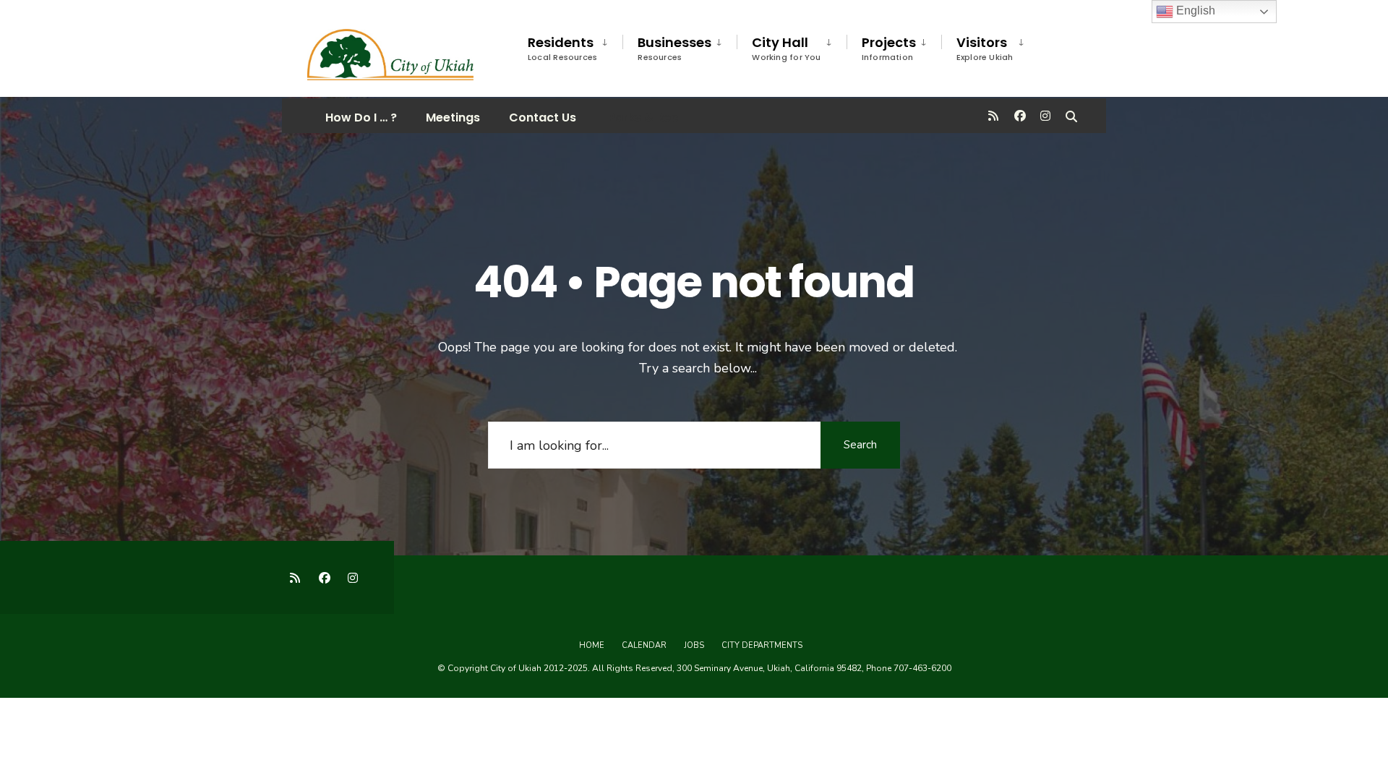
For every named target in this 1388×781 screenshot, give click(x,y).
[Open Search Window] (1071, 115)
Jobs (694, 645)
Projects (889, 48)
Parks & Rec (641, 117)
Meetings (453, 117)
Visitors (985, 48)
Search (860, 445)
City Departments (761, 645)
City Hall (786, 48)
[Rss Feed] (993, 115)
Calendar (644, 645)
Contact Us (542, 117)
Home (591, 645)
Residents (562, 48)
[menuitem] (575, 45)
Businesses (674, 48)
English (1194, 10)
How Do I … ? (361, 117)
